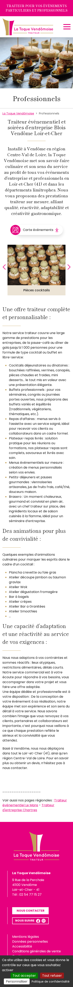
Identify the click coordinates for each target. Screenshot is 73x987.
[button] (38, 921)
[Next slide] (68, 267)
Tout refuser (52, 975)
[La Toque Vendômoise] (27, 26)
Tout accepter (24, 975)
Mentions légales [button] (25, 936)
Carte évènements (38, 230)
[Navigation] (67, 26)
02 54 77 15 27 (30, 894)
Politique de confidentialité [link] (51, 982)
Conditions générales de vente (36, 951)
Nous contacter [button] (30, 911)
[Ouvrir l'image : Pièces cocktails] (36, 265)
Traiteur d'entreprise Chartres (28, 807)
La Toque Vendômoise (18, 113)
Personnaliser (17, 981)
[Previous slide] (4, 267)
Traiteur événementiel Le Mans (34, 803)
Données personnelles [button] (30, 941)
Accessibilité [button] (22, 946)
